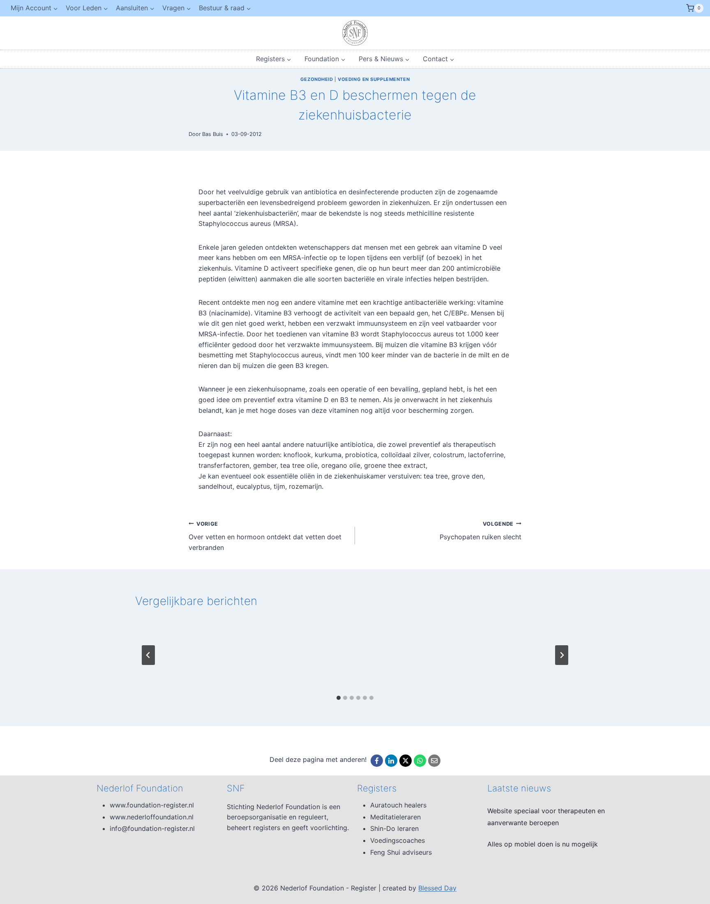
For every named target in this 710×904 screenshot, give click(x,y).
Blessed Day (437, 888)
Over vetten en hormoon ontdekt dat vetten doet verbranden (265, 536)
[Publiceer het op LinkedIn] (391, 760)
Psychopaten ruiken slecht (480, 531)
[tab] (339, 698)
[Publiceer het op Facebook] (377, 760)
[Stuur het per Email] (434, 760)
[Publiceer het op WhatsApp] (420, 760)
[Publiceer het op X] (405, 760)
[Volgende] (561, 655)
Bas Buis (212, 134)
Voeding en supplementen (374, 79)
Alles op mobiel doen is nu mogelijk (542, 844)
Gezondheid (316, 79)
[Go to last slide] (148, 655)
